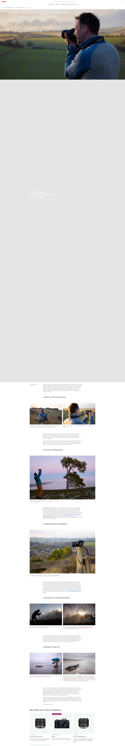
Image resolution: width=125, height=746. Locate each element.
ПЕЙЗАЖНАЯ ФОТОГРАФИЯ (36, 189)
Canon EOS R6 (79, 677)
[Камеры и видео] (54, 4)
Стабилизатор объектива (48, 507)
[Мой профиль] (122, 2)
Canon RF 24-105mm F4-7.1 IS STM (71, 514)
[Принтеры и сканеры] (69, 4)
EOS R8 (53, 736)
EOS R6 (70, 697)
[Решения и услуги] (77, 4)
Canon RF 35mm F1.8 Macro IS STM (45, 500)
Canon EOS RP (71, 627)
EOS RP (45, 588)
